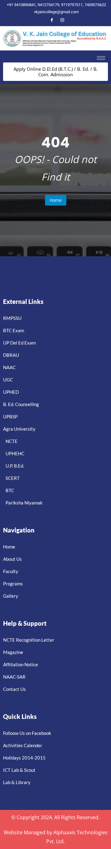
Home (56, 200)
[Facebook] (51, 20)
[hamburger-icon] (101, 58)
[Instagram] (62, 20)
